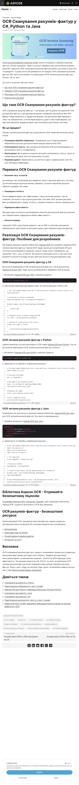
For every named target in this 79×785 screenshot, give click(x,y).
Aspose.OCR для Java (64, 413)
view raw (73, 334)
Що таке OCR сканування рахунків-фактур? (24, 87)
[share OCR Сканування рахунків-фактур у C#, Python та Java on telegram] (50, 646)
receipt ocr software (11, 624)
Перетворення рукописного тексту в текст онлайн (27, 600)
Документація (11, 529)
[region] (39, 310)
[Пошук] (76, 3)
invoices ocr (22, 620)
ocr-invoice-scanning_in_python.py (14, 403)
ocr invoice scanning (36, 620)
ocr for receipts (9, 620)
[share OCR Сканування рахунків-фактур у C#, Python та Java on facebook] (42, 646)
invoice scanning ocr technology (38, 628)
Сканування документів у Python (19, 583)
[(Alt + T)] (10, 9)
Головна (5, 17)
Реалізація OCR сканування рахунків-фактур (25, 94)
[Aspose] (14, 3)
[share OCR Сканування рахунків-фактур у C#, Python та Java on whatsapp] (46, 646)
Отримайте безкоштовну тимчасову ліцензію (23, 502)
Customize (23, 778)
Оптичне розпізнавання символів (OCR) (20, 63)
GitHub (37, 334)
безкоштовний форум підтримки (26, 570)
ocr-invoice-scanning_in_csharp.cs (14, 334)
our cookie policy (16, 768)
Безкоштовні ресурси (14, 98)
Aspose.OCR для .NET (12, 270)
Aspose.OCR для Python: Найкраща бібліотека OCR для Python (33, 590)
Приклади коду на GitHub (16, 533)
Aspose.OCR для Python (58, 344)
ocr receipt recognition (60, 628)
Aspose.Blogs (16, 17)
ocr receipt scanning (53, 620)
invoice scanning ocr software (14, 628)
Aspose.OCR (44, 245)
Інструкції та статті (13, 540)
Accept (39, 772)
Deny (56, 778)
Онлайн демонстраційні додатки (19, 536)
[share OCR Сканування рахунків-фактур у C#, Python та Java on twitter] (29, 646)
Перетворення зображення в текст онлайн (24, 586)
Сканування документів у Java (18, 593)
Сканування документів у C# (17, 597)
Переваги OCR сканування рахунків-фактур (24, 91)
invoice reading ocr (50, 624)
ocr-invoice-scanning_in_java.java (13, 485)
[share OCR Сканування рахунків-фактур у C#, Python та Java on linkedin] (33, 646)
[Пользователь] (72, 3)
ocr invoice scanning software (31, 624)
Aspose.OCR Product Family (13, 616)
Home (5, 9)
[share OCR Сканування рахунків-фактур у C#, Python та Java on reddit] (37, 646)
